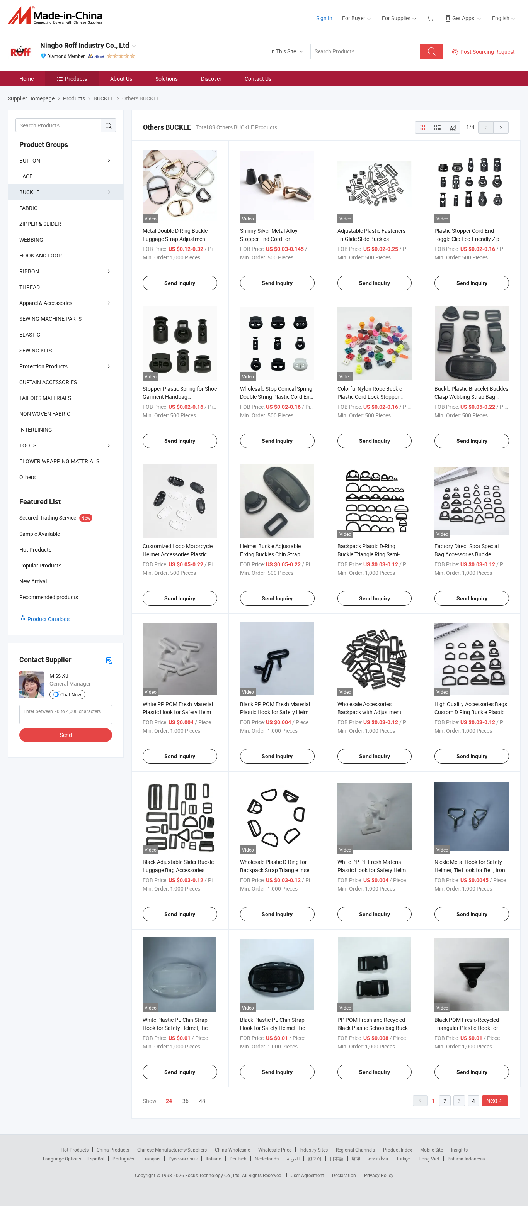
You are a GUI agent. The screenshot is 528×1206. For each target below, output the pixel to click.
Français (151, 1158)
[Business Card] (109, 660)
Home (26, 78)
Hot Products (75, 1150)
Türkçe (403, 1158)
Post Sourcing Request (487, 51)
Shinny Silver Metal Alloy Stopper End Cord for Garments (269, 239)
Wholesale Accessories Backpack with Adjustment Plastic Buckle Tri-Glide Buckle (372, 712)
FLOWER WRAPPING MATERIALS (59, 461)
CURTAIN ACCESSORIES (48, 382)
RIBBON (29, 271)
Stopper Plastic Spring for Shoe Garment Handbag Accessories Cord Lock (180, 396)
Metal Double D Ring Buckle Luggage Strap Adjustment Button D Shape (175, 239)
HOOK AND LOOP (40, 255)
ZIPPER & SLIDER (40, 223)
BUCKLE (29, 192)
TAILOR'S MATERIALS (45, 397)
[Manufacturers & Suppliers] (57, 15)
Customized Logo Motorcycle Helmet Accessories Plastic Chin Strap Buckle (178, 554)
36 (185, 1100)
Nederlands (267, 1158)
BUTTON (29, 160)
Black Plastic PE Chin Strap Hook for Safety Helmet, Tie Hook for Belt (272, 1028)
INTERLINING (35, 429)
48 (202, 1100)
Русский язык (183, 1158)
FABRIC (28, 208)
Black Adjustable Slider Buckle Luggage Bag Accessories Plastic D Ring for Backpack (178, 870)
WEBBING (31, 239)
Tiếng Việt (428, 1158)
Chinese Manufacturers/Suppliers (172, 1150)
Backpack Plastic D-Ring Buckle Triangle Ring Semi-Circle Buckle (368, 554)
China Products (113, 1150)
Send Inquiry (179, 283)
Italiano (213, 1158)
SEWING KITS (35, 350)
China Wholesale (232, 1150)
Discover (211, 78)
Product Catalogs (48, 619)
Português (123, 1158)
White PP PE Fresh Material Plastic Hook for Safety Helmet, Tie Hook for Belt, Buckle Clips (374, 870)
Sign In (324, 18)
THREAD (29, 287)
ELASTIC (29, 334)
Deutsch (238, 1158)
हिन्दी (356, 1158)
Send (66, 735)
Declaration (344, 1175)
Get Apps (463, 18)
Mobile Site (431, 1150)
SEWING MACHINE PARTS (50, 318)
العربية (293, 1158)
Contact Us (258, 78)
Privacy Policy (378, 1175)
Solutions (166, 78)
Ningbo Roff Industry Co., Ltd (84, 45)
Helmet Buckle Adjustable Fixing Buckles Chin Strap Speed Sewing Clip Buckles (271, 554)
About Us (121, 78)
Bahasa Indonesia (466, 1158)
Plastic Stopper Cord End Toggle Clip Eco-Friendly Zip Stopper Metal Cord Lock (466, 239)
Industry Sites (314, 1150)
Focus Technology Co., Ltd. (213, 1175)
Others (27, 477)
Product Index (397, 1150)
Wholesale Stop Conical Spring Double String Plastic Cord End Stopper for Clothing (276, 396)
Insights (459, 1150)
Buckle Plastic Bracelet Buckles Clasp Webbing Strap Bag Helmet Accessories (471, 396)
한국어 (315, 1158)
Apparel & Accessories (45, 303)
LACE (25, 176)
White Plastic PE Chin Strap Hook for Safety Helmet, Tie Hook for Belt (175, 1028)
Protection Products (43, 366)
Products (76, 78)
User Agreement (307, 1175)
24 (169, 1101)
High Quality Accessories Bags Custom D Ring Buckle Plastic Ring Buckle (470, 712)
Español (95, 1158)
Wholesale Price (274, 1150)
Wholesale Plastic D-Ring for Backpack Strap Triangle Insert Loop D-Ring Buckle (276, 870)
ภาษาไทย (378, 1158)
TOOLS (27, 445)
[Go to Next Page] (501, 127)
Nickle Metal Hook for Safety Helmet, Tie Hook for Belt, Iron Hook (469, 870)
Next (491, 1100)
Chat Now (70, 694)
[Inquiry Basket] (431, 18)
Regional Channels (355, 1150)
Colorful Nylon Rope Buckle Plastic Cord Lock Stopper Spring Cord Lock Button (369, 396)
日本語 (337, 1158)
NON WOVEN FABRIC (44, 413)
